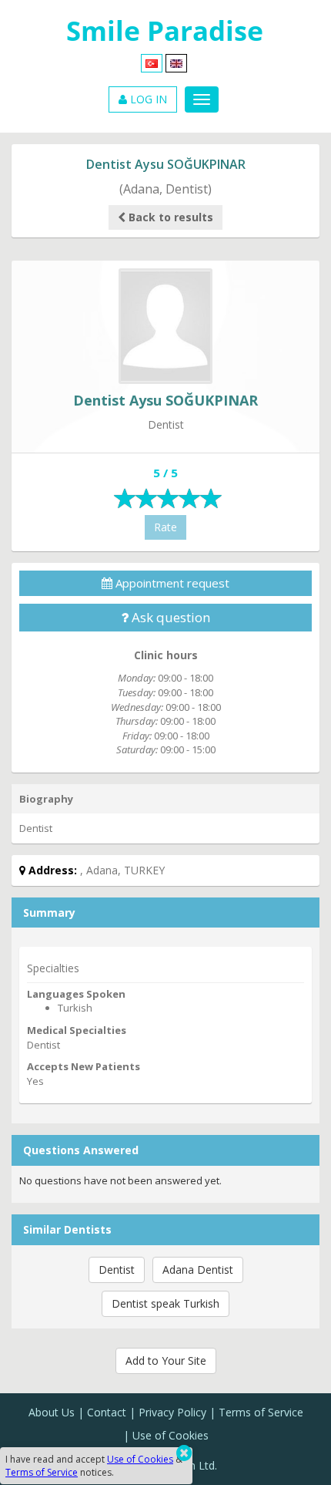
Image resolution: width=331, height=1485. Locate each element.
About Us (51, 1412)
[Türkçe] (152, 62)
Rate (165, 527)
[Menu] (202, 99)
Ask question (169, 617)
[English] (176, 62)
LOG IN (147, 99)
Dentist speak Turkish (165, 1303)
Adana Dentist (197, 1269)
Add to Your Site (165, 1360)
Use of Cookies (170, 1435)
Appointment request (170, 583)
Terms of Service (261, 1412)
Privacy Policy (172, 1412)
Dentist (117, 1269)
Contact (106, 1412)
